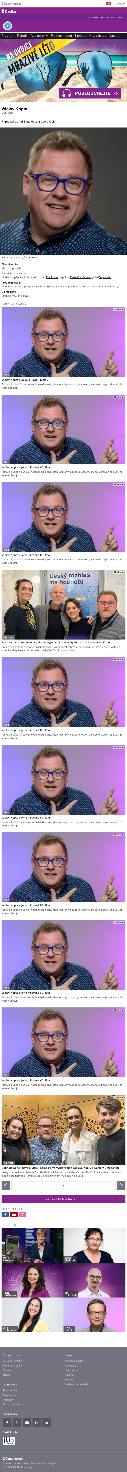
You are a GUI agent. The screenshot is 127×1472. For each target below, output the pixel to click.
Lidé (69, 36)
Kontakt (69, 1379)
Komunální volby (12, 1365)
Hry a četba (97, 36)
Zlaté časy (30, 121)
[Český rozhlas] (11, 3)
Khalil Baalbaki (14, 257)
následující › (121, 1185)
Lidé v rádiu (71, 1370)
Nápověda (71, 1365)
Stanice (7, 1370)
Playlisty (57, 36)
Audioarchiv (107, 17)
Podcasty (8, 1399)
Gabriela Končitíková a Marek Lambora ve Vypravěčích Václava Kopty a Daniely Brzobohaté (61, 1167)
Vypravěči (47, 121)
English (52, 1463)
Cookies (7, 1463)
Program (93, 17)
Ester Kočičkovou (81, 277)
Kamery (121, 17)
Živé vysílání (10, 1390)
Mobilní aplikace (12, 1404)
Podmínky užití (38, 1463)
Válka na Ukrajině (12, 1361)
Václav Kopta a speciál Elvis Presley (25, 379)
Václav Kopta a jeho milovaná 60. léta (26, 467)
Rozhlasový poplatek (77, 1384)
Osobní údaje (21, 1463)
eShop (6, 1375)
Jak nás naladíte (74, 1361)
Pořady (22, 36)
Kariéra (69, 1375)
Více (114, 36)
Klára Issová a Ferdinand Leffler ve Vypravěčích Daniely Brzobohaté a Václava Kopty (56, 642)
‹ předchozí (6, 1185)
